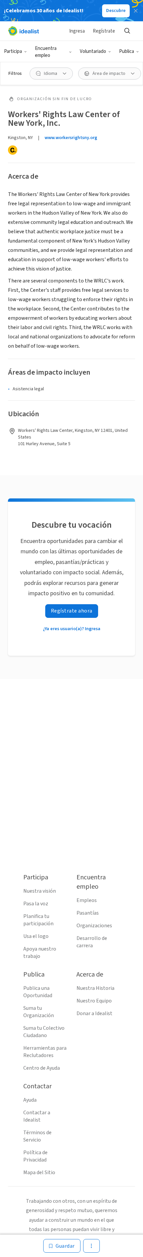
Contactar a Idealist (36, 1116)
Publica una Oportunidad (37, 992)
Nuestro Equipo (94, 1000)
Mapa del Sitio (39, 1172)
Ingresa (77, 31)
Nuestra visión (39, 891)
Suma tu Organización (38, 1011)
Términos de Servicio (37, 1136)
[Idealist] (23, 31)
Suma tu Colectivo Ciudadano (44, 1031)
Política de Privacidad (35, 1156)
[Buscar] (127, 31)
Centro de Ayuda (41, 1068)
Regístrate (104, 31)
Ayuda (30, 1100)
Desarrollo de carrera (91, 942)
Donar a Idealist (94, 1013)
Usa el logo (36, 936)
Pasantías (87, 913)
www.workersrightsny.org (71, 137)
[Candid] (12, 150)
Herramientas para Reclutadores (45, 1051)
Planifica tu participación (38, 920)
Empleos (86, 900)
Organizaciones (94, 925)
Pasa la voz (35, 903)
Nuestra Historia (95, 988)
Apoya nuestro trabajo (39, 952)
